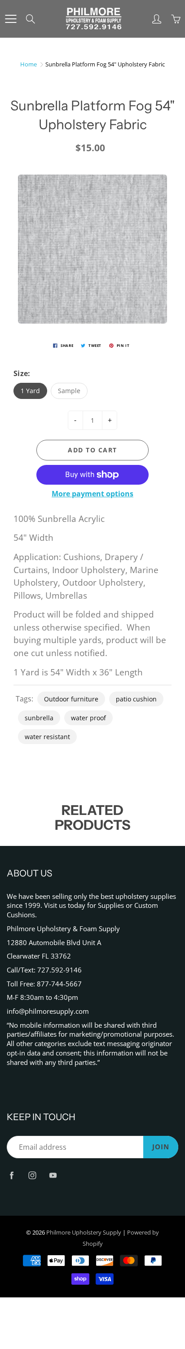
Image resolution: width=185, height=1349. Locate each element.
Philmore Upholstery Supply (83, 1232)
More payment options (92, 494)
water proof (88, 718)
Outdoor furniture (71, 699)
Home (28, 64)
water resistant (47, 736)
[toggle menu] (10, 19)
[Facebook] (11, 1175)
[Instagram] (32, 1175)
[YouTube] (53, 1175)
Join (160, 1147)
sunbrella (39, 718)
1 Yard (30, 390)
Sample (69, 390)
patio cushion (136, 699)
